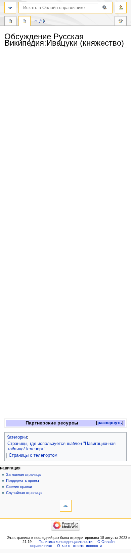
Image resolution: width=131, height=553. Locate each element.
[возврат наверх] (66, 506)
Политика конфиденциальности (65, 542)
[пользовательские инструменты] (121, 7)
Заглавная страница (23, 474)
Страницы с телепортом (33, 455)
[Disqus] (65, 144)
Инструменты (120, 21)
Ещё (38, 21)
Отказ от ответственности (79, 546)
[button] (109, 423)
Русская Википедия (10, 21)
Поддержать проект (22, 481)
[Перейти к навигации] (10, 7)
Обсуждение (24, 21)
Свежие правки (19, 487)
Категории (16, 437)
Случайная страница (24, 493)
